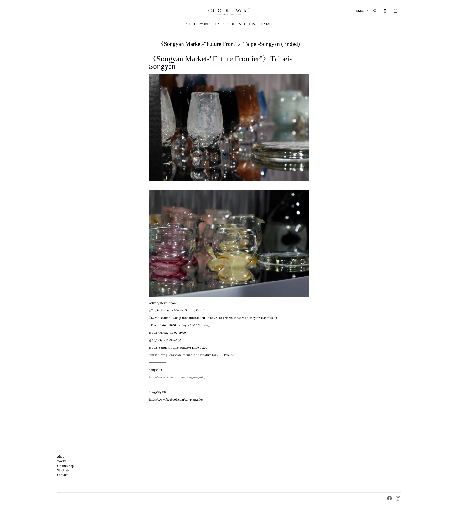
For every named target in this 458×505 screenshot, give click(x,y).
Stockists (63, 470)
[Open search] (375, 10)
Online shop (65, 466)
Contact (62, 475)
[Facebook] (389, 498)
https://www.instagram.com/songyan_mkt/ (177, 377)
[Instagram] (398, 498)
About (61, 456)
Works (61, 461)
